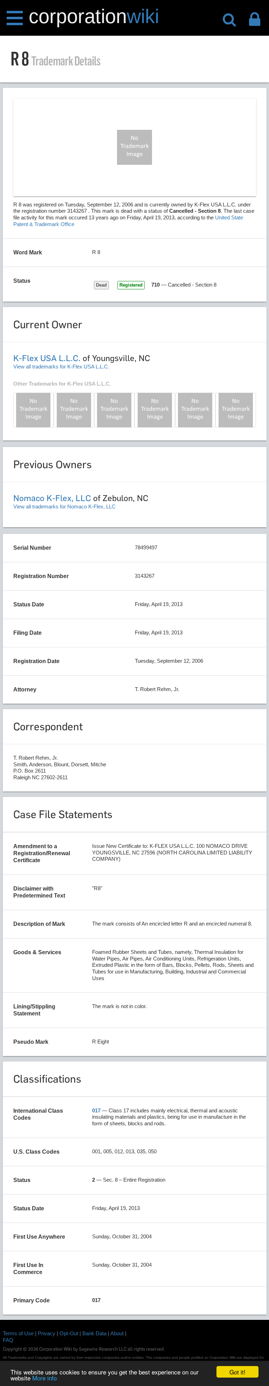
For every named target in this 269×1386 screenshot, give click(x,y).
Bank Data (94, 1333)
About (117, 1333)
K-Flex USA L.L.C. (47, 358)
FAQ (8, 1340)
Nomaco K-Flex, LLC (52, 498)
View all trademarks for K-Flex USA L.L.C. (61, 367)
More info (44, 1377)
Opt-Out (69, 1333)
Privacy (46, 1333)
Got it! (237, 1371)
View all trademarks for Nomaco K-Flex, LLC (64, 506)
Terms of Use (18, 1333)
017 (96, 1110)
